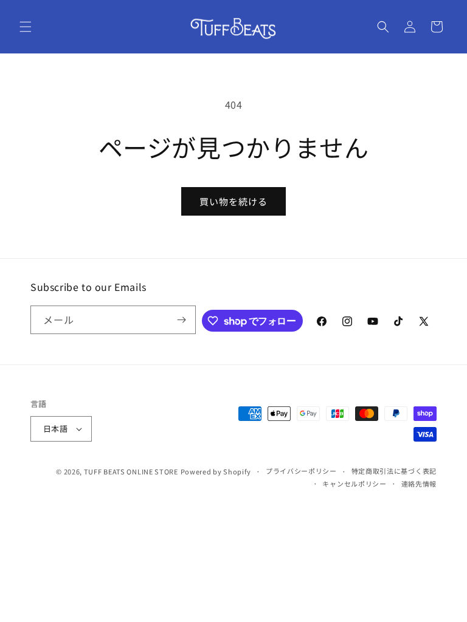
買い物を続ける (233, 201)
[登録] (181, 320)
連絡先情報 (419, 483)
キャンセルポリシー (354, 483)
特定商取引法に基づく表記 (394, 471)
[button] (25, 26)
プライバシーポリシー (301, 471)
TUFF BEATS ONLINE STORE (131, 471)
